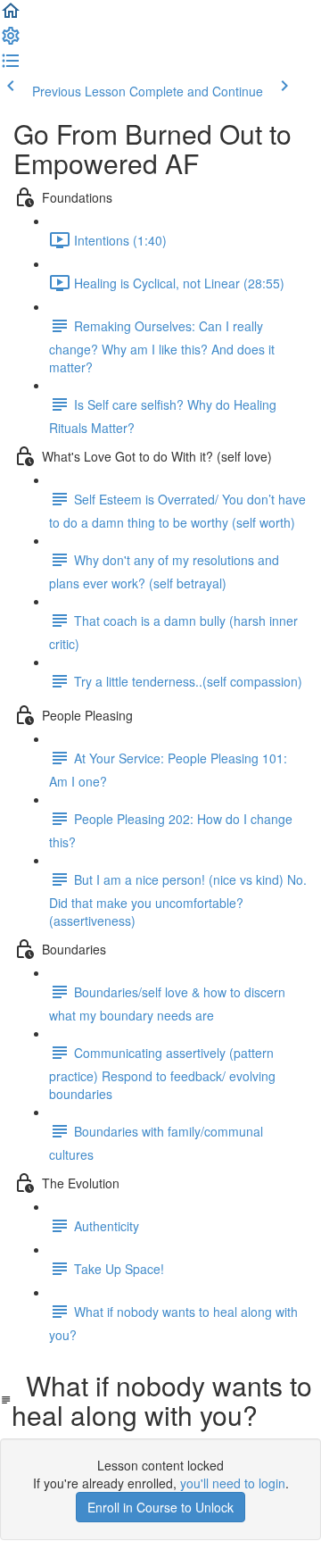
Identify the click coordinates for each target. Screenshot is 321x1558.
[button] (10, 16)
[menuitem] (10, 41)
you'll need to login (232, 1483)
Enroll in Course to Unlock (160, 1507)
